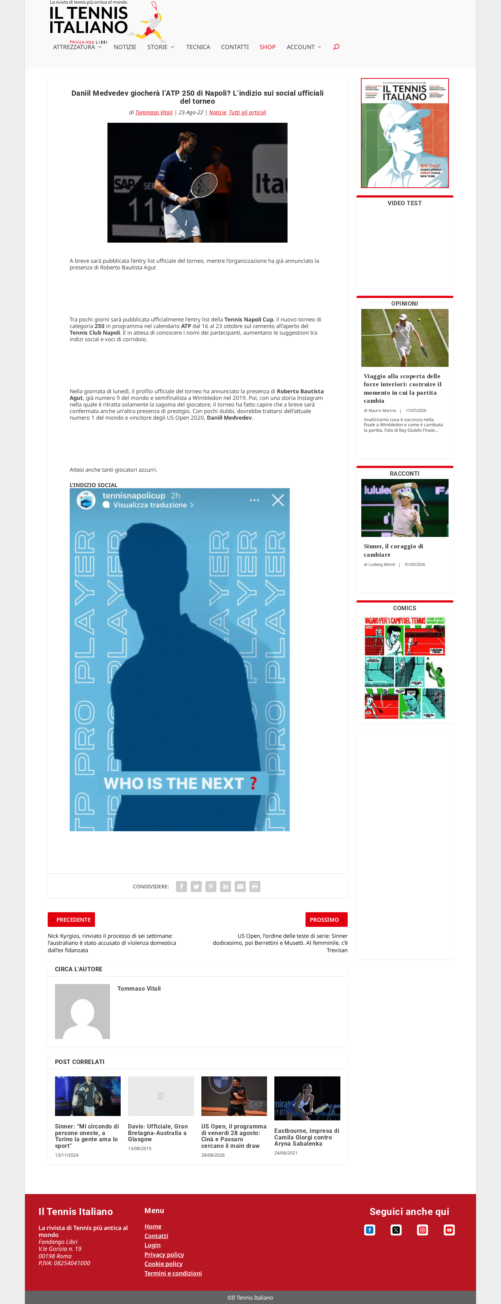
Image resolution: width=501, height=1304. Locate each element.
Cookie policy (164, 1264)
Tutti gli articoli (247, 112)
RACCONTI (405, 473)
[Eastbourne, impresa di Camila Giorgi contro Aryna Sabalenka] (307, 1098)
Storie (157, 47)
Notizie (125, 47)
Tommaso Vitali (154, 112)
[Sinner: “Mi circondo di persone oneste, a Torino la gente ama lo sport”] (88, 1096)
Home (153, 1226)
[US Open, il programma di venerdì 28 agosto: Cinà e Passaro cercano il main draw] (234, 1096)
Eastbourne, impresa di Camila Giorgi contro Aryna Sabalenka (306, 1137)
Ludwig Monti (382, 564)
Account (301, 47)
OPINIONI (404, 303)
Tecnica (198, 47)
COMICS (404, 608)
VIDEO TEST (405, 203)
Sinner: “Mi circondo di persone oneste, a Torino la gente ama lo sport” (87, 1136)
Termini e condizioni (173, 1273)
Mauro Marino (382, 410)
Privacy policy (164, 1254)
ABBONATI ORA (404, 138)
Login (153, 1245)
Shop (268, 47)
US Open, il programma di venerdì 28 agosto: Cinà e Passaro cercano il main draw (234, 1136)
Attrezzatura (74, 47)
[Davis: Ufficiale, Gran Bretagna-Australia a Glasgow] (161, 1096)
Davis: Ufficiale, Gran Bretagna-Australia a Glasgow (158, 1133)
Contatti (235, 47)
